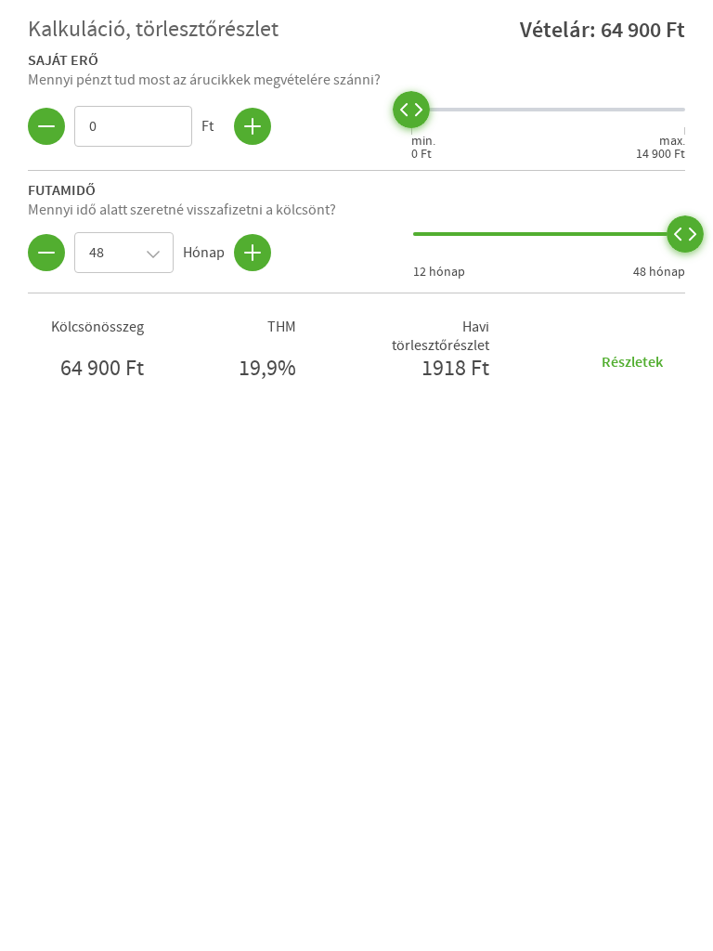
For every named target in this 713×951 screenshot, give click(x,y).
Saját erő (63, 59)
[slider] (411, 109)
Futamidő (62, 189)
